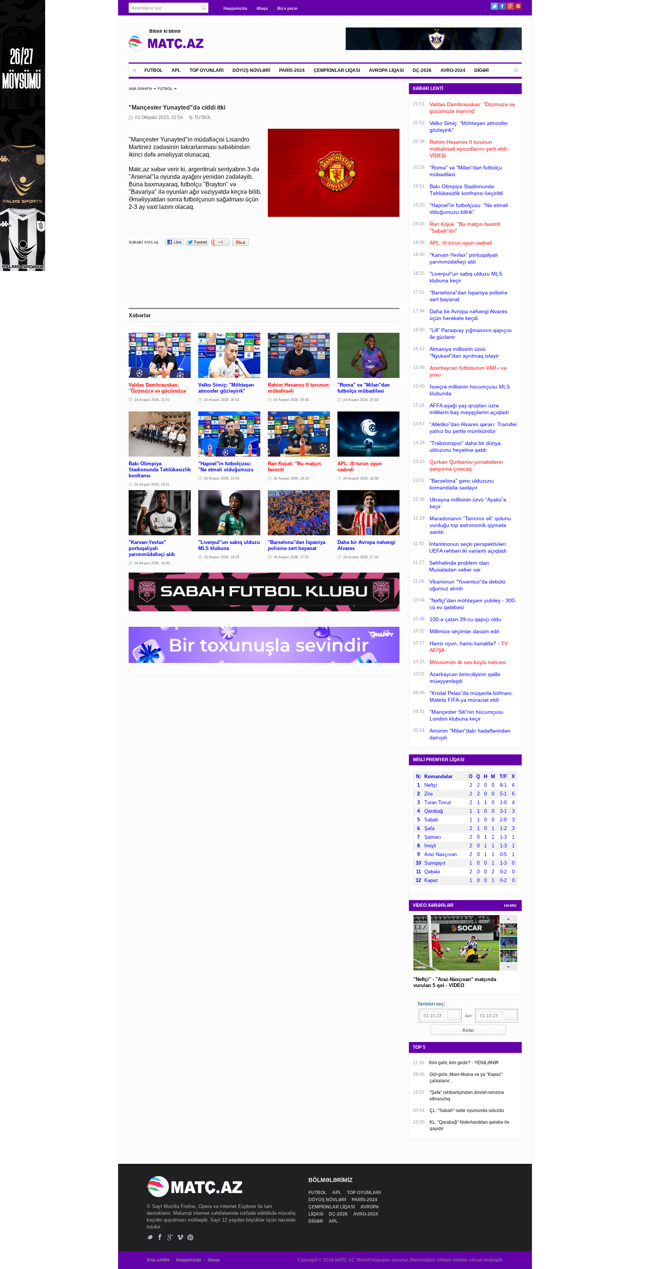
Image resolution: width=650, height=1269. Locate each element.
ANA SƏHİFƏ (140, 89)
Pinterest (518, 6)
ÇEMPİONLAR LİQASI (337, 70)
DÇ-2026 (422, 70)
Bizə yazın (287, 8)
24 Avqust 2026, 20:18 (360, 400)
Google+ (510, 6)
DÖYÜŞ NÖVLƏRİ (251, 70)
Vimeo (180, 1237)
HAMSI (510, 905)
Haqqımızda (235, 8)
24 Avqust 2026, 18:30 (152, 563)
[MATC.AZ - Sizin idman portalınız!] (166, 43)
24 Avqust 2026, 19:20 (221, 478)
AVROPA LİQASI (386, 70)
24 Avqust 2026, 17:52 (291, 557)
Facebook (502, 6)
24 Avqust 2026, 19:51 (152, 484)
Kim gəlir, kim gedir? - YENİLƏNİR (464, 1062)
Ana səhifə (158, 1260)
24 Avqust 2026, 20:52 (221, 400)
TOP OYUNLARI (206, 70)
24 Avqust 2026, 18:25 (221, 557)
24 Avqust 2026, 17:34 (360, 557)
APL (176, 70)
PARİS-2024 (292, 70)
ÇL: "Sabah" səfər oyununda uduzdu (467, 1110)
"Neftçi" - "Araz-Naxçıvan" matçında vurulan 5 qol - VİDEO (454, 982)
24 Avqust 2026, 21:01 (152, 400)
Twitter (494, 6)
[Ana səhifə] (134, 70)
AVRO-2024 (452, 70)
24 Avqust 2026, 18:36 (360, 478)
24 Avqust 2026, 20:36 (291, 400)
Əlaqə (262, 8)
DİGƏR (481, 70)
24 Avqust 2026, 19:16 (291, 478)
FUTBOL (153, 70)
